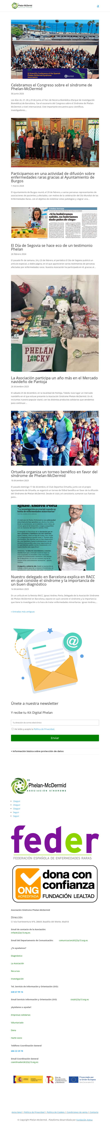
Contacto (94, 1112)
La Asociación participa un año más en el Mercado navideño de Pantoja (54, 379)
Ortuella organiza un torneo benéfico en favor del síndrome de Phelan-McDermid (54, 473)
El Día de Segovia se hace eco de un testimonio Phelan (52, 247)
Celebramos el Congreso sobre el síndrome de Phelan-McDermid (51, 86)
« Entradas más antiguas (23, 611)
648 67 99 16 (17, 992)
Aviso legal (17, 1112)
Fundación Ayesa (84, 1119)
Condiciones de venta (77, 1112)
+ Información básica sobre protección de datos (37, 751)
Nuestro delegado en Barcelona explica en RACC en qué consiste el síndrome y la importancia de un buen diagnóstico (53, 580)
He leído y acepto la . (34, 729)
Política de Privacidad (44, 729)
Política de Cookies (56, 1112)
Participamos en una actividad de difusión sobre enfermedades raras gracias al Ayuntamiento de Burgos (53, 177)
